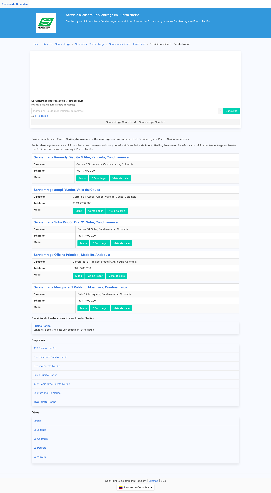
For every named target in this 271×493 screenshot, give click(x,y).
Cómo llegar (99, 178)
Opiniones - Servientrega (89, 44)
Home (35, 44)
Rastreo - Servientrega (56, 44)
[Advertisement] (135, 75)
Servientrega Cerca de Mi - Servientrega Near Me (135, 122)
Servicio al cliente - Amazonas (127, 44)
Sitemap (153, 480)
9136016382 (41, 116)
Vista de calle (120, 178)
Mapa (82, 178)
